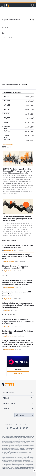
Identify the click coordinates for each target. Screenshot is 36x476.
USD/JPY (7, 101)
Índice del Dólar (7, 127)
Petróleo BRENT (6, 136)
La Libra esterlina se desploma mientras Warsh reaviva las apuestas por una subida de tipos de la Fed (17, 219)
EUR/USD (7, 140)
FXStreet (6, 4)
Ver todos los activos (8, 144)
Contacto (6, 408)
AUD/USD (7, 105)
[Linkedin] (14, 428)
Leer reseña (18, 369)
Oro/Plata (7, 131)
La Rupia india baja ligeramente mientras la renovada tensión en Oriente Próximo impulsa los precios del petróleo (18, 305)
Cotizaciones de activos (11, 92)
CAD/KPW (5, 28)
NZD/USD (7, 114)
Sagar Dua (7, 310)
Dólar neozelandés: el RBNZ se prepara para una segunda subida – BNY (17, 246)
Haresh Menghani (9, 261)
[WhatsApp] (7, 428)
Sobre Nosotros (8, 393)
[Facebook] (20, 428)
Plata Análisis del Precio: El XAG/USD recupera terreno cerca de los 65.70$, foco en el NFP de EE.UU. (18, 322)
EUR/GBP (7, 118)
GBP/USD (7, 96)
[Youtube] (23, 428)
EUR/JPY (7, 122)
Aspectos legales (9, 403)
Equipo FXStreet (8, 250)
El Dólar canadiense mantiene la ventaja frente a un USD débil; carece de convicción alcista (17, 257)
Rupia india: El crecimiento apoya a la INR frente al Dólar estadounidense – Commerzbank (16, 294)
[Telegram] (11, 428)
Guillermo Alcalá (9, 287)
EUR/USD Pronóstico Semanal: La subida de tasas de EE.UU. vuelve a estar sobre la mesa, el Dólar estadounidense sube (17, 171)
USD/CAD (7, 109)
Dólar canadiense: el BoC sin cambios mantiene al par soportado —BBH (15, 267)
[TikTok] (27, 428)
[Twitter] (17, 428)
